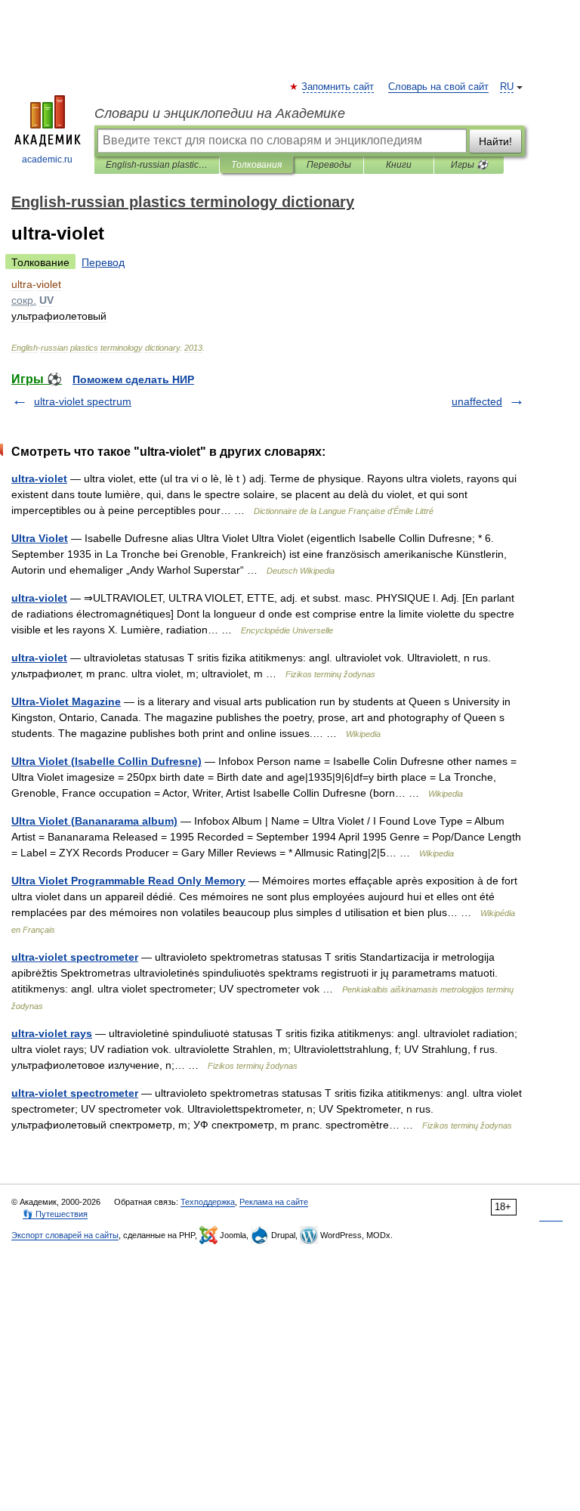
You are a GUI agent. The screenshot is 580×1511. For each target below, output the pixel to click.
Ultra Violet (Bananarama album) (94, 821)
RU (507, 87)
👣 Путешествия (55, 1213)
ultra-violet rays (51, 1033)
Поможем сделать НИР (133, 379)
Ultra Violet (39, 538)
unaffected (477, 401)
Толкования (256, 164)
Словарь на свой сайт (438, 87)
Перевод (103, 262)
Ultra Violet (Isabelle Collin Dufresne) (106, 761)
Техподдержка (207, 1201)
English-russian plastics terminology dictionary (157, 164)
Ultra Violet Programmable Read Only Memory (128, 881)
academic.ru (47, 159)
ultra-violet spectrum (82, 401)
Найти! (495, 141)
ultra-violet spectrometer (74, 957)
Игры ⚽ (469, 164)
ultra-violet (39, 478)
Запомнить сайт (338, 87)
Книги (399, 164)
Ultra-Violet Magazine (66, 701)
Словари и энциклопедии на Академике (219, 113)
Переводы (329, 164)
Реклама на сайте (273, 1201)
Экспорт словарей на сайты (65, 1235)
